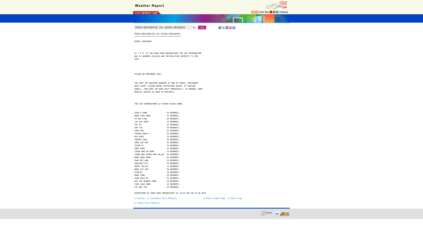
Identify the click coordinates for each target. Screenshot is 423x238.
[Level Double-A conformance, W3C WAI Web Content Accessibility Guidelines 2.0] (282, 214)
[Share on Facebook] (220, 27)
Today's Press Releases (148, 203)
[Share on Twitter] (223, 27)
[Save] (230, 27)
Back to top (236, 198)
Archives (141, 198)
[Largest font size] (277, 12)
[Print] (233, 27)
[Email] (227, 27)
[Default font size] (271, 12)
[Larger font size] (274, 12)
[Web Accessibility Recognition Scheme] (266, 213)
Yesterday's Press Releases (163, 198)
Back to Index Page (215, 198)
